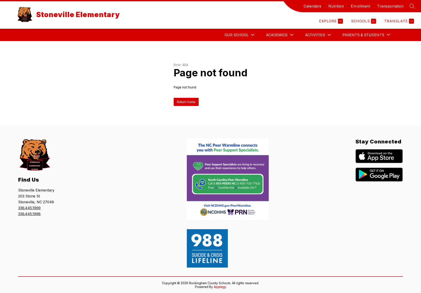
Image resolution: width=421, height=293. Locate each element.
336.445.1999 (29, 208)
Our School (236, 35)
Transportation (390, 6)
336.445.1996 (29, 214)
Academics (276, 35)
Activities (315, 35)
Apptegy (220, 287)
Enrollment (360, 6)
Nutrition (336, 6)
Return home (186, 102)
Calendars (312, 6)
